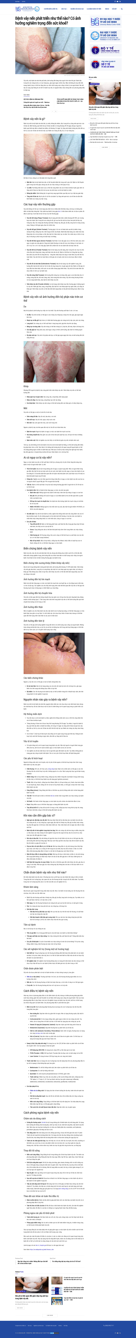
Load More (50, 1315)
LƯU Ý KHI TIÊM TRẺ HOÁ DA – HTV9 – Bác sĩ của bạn (104, 139)
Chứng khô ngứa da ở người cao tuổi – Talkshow (36, 102)
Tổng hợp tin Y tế (21, 1291)
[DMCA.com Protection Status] (54, 1333)
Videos (107, 9)
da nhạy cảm (39, 1033)
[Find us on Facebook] (115, 1333)
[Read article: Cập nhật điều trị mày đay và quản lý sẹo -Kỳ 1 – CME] (56, 1301)
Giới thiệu (17, 1)
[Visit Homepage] (27, 9)
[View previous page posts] (52, 111)
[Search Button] (122, 9)
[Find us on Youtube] (117, 1333)
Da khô (44, 1122)
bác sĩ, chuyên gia (41, 1245)
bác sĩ (60, 211)
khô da (52, 796)
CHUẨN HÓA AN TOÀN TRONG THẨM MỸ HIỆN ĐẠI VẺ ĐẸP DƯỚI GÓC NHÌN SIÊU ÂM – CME (74, 1289)
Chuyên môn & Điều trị (50, 9)
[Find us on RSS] (120, 1333)
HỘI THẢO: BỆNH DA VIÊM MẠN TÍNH (33, 99)
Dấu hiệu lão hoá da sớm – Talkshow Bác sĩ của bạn (103, 142)
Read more (21, 1307)
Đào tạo (64, 9)
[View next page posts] (55, 111)
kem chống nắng (63, 1189)
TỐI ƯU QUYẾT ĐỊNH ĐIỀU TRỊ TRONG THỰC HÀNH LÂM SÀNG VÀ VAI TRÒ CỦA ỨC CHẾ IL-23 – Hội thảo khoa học (70, 101)
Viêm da (29, 977)
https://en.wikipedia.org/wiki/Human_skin (42, 1249)
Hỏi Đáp (114, 9)
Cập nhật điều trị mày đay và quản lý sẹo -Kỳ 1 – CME (103, 137)
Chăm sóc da (34, 1090)
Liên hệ (23, 1)
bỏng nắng (51, 769)
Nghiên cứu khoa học (77, 9)
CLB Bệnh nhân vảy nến (94, 9)
